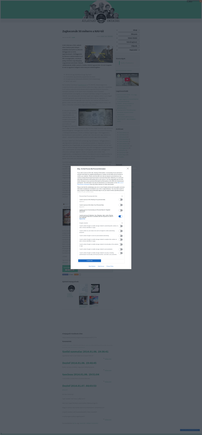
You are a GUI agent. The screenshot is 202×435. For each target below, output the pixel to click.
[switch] (121, 200)
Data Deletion (92, 266)
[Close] (128, 169)
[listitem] (101, 196)
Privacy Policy (110, 266)
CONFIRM (90, 260)
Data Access (101, 266)
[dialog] (101, 217)
